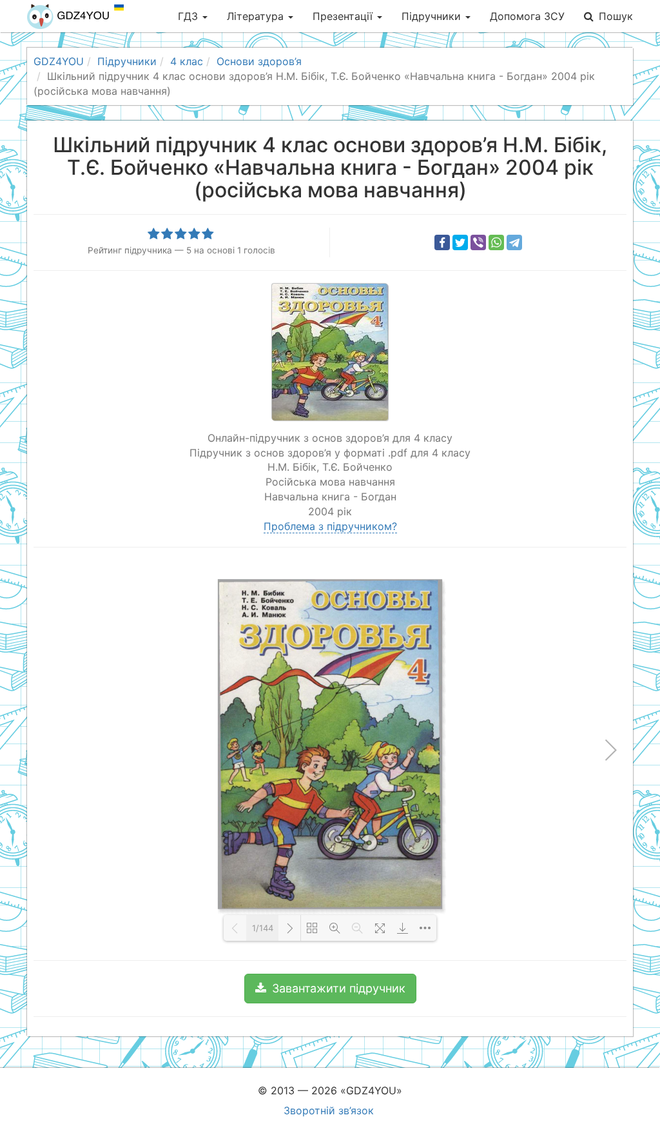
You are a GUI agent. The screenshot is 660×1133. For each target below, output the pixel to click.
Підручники (433, 16)
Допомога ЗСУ (527, 16)
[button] (330, 988)
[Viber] (478, 242)
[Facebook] (442, 242)
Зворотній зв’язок (329, 1110)
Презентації (344, 16)
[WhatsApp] (496, 242)
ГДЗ (189, 16)
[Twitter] (460, 242)
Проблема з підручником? (330, 526)
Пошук (616, 16)
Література (257, 16)
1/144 (262, 928)
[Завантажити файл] (402, 928)
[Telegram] (514, 242)
